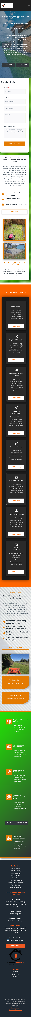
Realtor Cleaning (15, 887)
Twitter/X (15, 976)
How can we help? (10, 126)
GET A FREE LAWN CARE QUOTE (16, 823)
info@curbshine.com (16, 940)
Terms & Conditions (15, 1010)
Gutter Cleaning (16, 873)
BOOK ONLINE (15, 946)
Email (6, 97)
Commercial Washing (15, 880)
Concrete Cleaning (15, 871)
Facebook (15, 972)
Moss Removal (15, 875)
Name (6, 88)
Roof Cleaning (15, 885)
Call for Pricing (16, 326)
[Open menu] (29, 5)
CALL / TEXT (23, 64)
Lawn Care (15, 878)
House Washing (15, 868)
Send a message (14, 143)
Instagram (15, 974)
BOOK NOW (8, 64)
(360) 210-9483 (16, 938)
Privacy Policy (15, 1008)
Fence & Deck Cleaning (15, 883)
